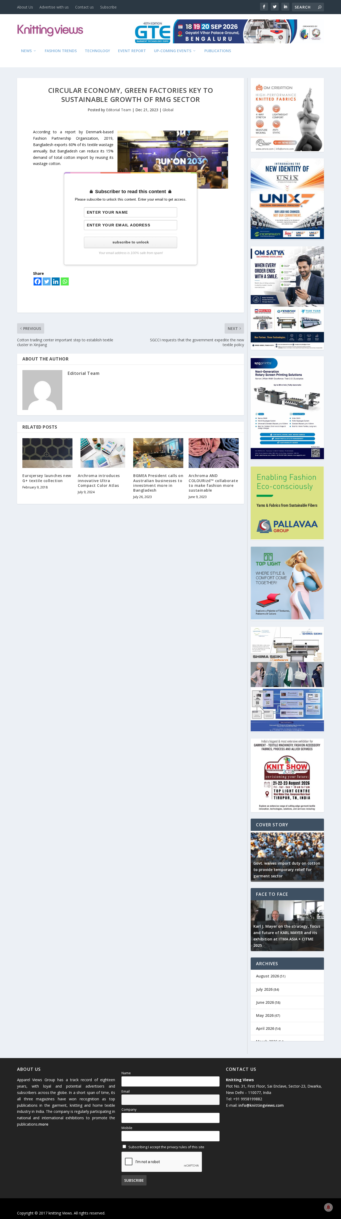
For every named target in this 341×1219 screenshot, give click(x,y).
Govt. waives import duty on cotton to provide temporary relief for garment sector (286, 869)
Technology (97, 51)
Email (125, 1091)
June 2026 (265, 1002)
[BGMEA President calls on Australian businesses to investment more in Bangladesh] (158, 453)
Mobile (126, 1128)
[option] (287, 856)
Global (168, 109)
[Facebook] (38, 281)
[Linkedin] (56, 281)
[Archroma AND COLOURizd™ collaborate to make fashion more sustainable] (214, 453)
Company (128, 1109)
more (43, 1124)
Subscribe (108, 7)
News (26, 51)
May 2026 (265, 1015)
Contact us (84, 7)
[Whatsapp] (65, 281)
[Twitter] (47, 281)
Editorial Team (118, 109)
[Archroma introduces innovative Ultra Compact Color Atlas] (103, 453)
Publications (217, 51)
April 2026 (265, 1028)
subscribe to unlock (130, 242)
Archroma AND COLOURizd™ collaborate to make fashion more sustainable (213, 483)
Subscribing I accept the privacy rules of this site (166, 1147)
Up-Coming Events (172, 51)
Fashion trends (61, 51)
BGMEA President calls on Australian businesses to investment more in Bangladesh (158, 483)
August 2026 (267, 975)
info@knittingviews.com (261, 1105)
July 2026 (264, 989)
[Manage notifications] (328, 1207)
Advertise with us (54, 7)
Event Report (132, 51)
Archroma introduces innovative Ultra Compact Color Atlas (99, 480)
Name (126, 1073)
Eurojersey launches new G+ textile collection (46, 478)
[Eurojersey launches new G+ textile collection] (47, 453)
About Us (25, 7)
